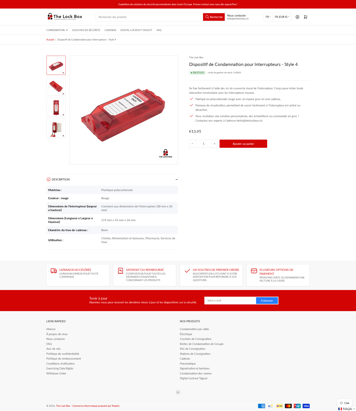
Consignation (55, 30)
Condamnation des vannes (196, 373)
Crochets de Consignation (195, 338)
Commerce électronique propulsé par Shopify (96, 405)
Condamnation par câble (194, 329)
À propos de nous (57, 334)
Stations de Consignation (195, 353)
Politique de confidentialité (62, 353)
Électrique (186, 334)
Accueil (50, 39)
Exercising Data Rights (59, 368)
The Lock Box (196, 57)
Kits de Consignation (192, 348)
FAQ (159, 30)
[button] (347, 409)
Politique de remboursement (63, 358)
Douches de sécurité (86, 30)
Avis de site (53, 348)
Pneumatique (188, 363)
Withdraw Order (56, 373)
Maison (50, 329)
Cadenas (110, 30)
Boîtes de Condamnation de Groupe (201, 343)
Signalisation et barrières (195, 368)
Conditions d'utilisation (60, 363)
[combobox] (160, 17)
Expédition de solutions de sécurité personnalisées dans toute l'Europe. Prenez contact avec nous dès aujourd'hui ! (178, 4)
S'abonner (267, 300)
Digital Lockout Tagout (136, 30)
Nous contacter (55, 338)
